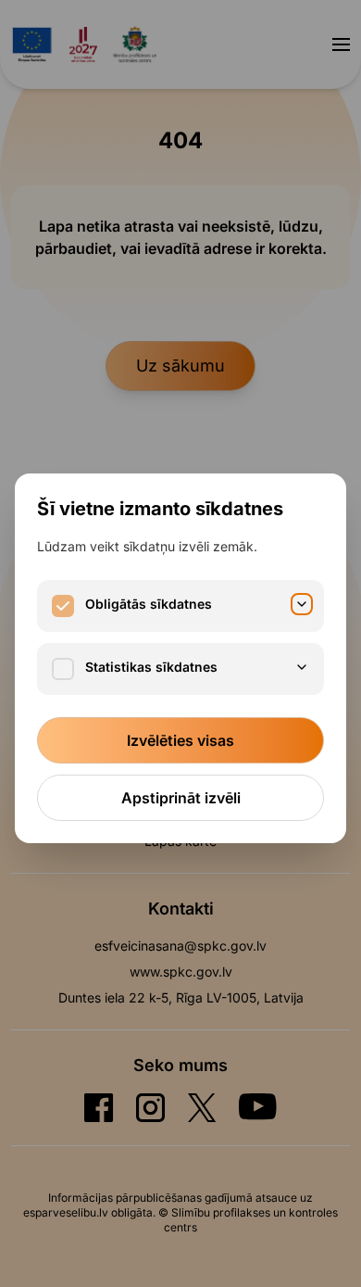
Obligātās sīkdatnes (148, 604)
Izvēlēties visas (180, 740)
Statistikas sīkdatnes (151, 667)
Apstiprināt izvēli (181, 798)
